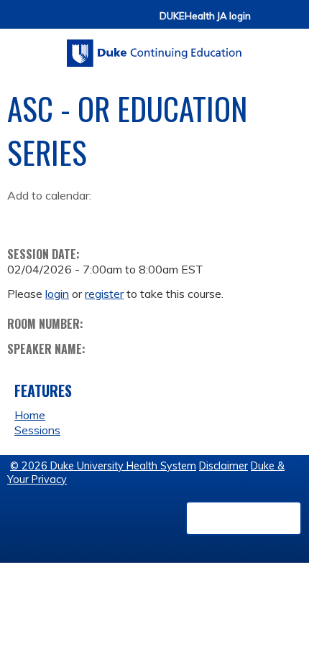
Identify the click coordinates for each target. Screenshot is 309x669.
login (57, 293)
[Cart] (267, 23)
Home (29, 415)
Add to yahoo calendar (54, 218)
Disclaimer (223, 465)
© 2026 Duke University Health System (103, 465)
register (104, 293)
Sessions (37, 430)
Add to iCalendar (86, 217)
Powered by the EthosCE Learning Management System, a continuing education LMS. (243, 518)
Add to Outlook (121, 218)
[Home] (154, 48)
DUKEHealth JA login (205, 16)
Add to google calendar (22, 218)
